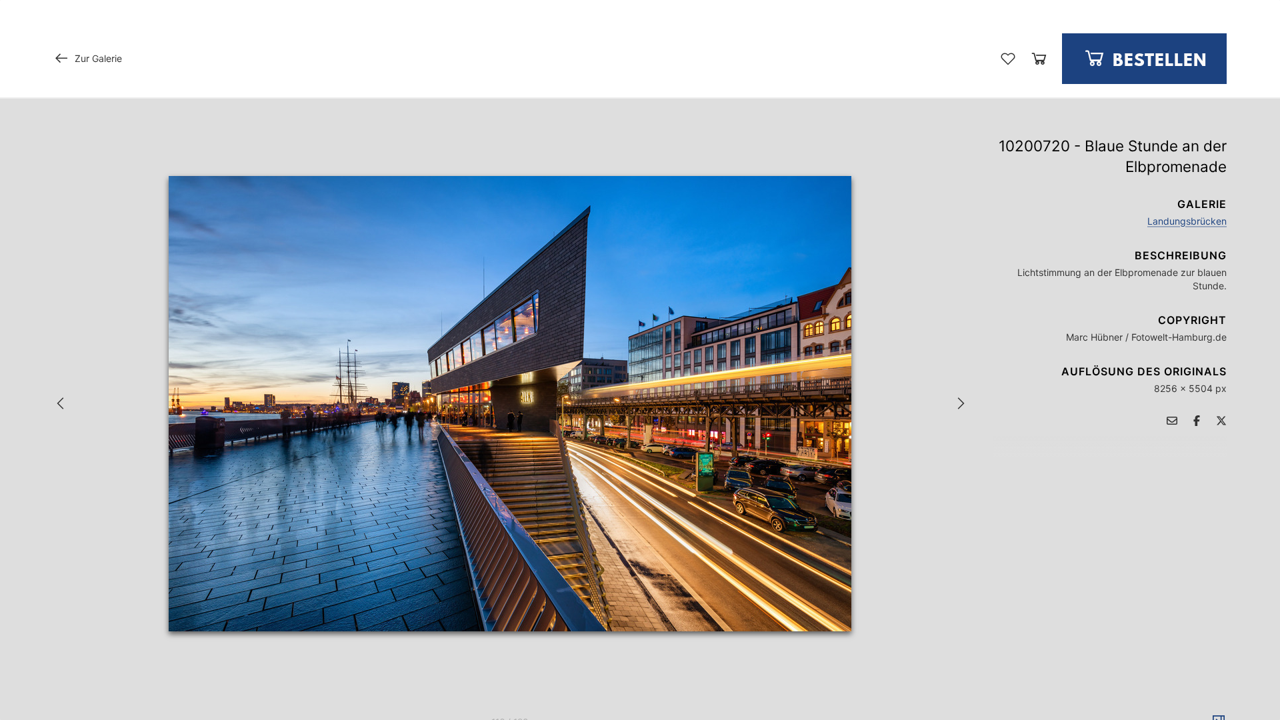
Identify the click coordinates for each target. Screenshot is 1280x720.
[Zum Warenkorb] (1039, 58)
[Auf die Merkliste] (1008, 58)
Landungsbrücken (1187, 221)
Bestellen (1157, 61)
